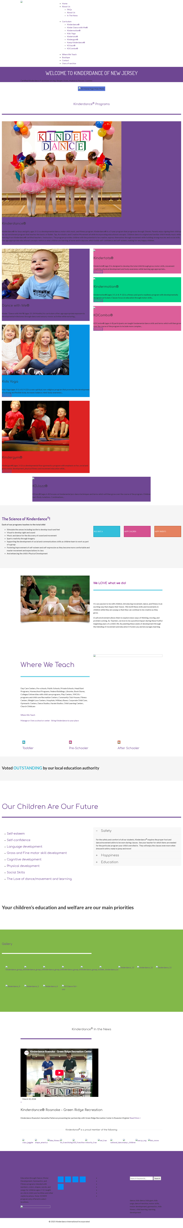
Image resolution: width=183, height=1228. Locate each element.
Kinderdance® (73, 24)
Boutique (66, 57)
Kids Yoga (71, 33)
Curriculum (103, 1187)
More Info (6, 243)
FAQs (69, 9)
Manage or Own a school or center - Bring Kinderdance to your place (50, 720)
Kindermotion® (74, 30)
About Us (66, 6)
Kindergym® (72, 39)
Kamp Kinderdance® (76, 42)
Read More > (135, 1118)
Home (64, 3)
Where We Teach (69, 54)
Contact (65, 60)
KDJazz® (71, 45)
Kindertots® (72, 36)
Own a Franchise (69, 63)
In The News (72, 15)
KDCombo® (72, 48)
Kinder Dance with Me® (77, 27)
